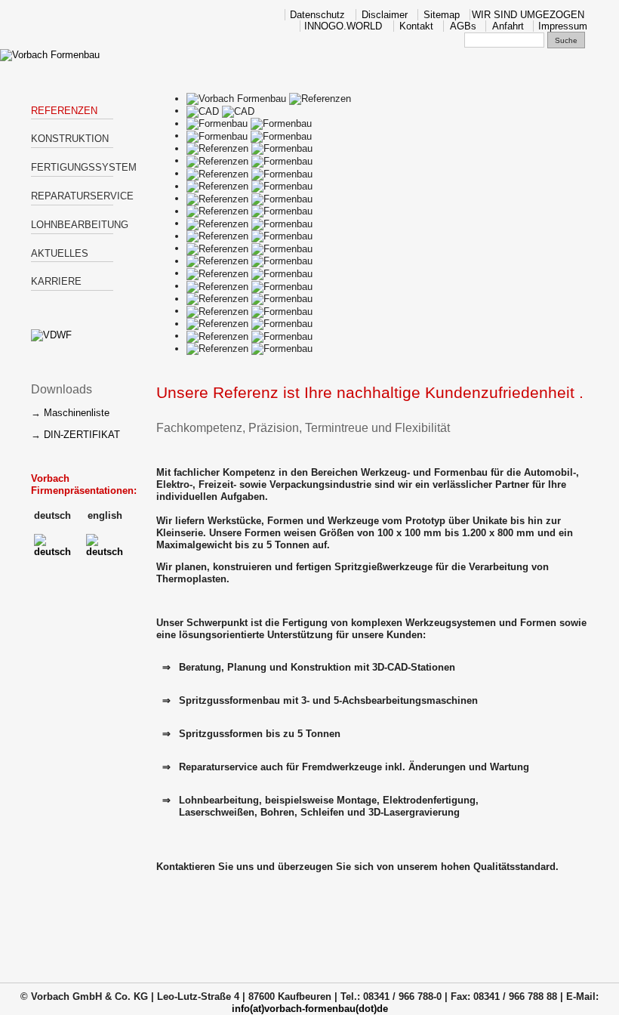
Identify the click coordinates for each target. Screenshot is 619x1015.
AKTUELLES (59, 253)
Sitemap (441, 14)
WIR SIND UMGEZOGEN (528, 14)
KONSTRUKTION (70, 138)
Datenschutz (317, 14)
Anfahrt (508, 26)
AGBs (463, 26)
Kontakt (416, 26)
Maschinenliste (76, 412)
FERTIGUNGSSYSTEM (72, 167)
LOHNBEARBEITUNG (72, 224)
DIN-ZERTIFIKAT (82, 434)
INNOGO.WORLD (343, 26)
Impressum (562, 26)
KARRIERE (56, 281)
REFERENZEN (64, 110)
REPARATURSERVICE (72, 196)
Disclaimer (385, 14)
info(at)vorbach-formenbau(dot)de (310, 1008)
